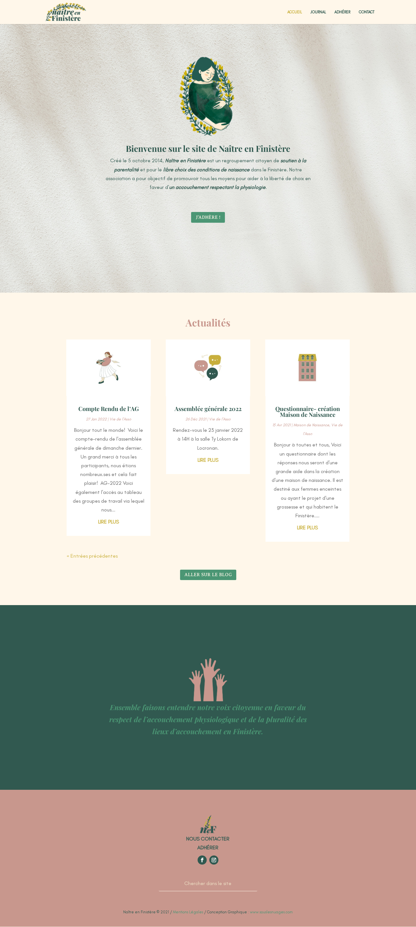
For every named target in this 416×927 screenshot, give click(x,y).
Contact (366, 12)
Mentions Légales (188, 912)
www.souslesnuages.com (271, 912)
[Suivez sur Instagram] (213, 860)
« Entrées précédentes (92, 556)
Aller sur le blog (208, 574)
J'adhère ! (208, 217)
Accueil (294, 12)
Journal (318, 12)
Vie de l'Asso (120, 419)
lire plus (108, 522)
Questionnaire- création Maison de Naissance (307, 411)
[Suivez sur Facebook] (202, 860)
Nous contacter (207, 839)
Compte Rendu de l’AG (108, 409)
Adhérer (342, 12)
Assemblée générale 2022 (208, 409)
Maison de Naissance (311, 425)
